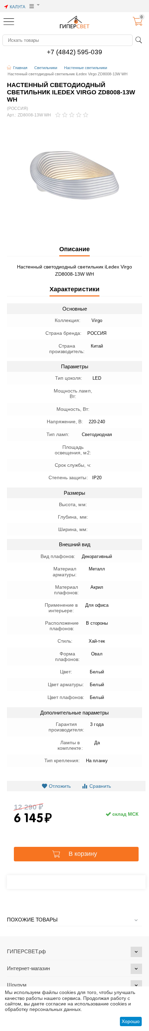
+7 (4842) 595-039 (74, 52)
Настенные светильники (85, 68)
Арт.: (11, 115)
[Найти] (138, 40)
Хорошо (131, 1021)
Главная (20, 68)
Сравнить (100, 786)
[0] (137, 24)
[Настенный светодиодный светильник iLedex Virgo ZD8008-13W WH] (74, 175)
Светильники (45, 68)
